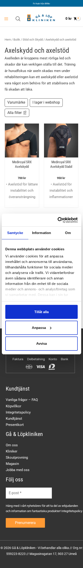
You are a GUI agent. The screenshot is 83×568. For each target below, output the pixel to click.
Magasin (12, 464)
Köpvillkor (13, 406)
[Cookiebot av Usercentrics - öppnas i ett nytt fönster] (58, 220)
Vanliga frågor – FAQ (22, 400)
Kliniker (11, 451)
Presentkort (15, 425)
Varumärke (16, 102)
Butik (16, 39)
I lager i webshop (46, 102)
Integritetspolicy (18, 412)
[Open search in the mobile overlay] (18, 19)
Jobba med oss (18, 470)
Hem (8, 39)
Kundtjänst (14, 418)
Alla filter (14, 112)
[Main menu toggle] (6, 18)
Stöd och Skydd (33, 39)
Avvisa (41, 343)
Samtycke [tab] (15, 232)
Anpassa (39, 328)
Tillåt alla (41, 312)
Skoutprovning (17, 457)
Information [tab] (41, 232)
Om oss (12, 445)
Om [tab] (68, 232)
